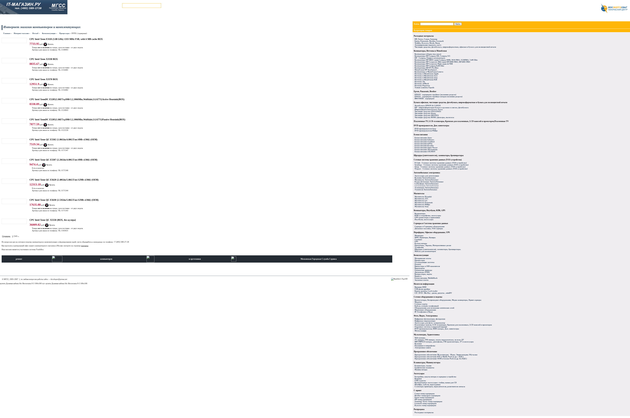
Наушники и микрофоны (425, 346)
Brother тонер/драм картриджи (427, 396)
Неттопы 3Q (420, 82)
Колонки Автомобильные (425, 178)
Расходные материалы (424, 36)
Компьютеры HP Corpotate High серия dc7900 (434, 64)
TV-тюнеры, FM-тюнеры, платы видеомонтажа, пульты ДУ (439, 340)
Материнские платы (423, 258)
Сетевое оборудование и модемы (428, 297)
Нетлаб (35, 33)
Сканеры (418, 239)
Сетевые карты (421, 304)
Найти (457, 24)
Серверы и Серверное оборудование (430, 226)
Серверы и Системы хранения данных (431, 223)
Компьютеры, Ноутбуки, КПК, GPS (429, 210)
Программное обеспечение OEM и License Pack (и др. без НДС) (441, 359)
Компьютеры (420, 213)
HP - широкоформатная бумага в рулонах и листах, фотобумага (442, 107)
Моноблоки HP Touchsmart (426, 70)
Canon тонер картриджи (424, 394)
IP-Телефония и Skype (424, 312)
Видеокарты (420, 268)
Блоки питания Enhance (424, 140)
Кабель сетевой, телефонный (427, 306)
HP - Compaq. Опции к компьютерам (430, 58)
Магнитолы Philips (422, 204)
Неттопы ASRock (422, 84)
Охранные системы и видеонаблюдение (431, 327)
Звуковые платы (422, 280)
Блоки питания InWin (423, 144)
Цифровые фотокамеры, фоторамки (430, 319)
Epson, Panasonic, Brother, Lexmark (429, 41)
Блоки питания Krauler (424, 146)
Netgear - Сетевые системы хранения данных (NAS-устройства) (441, 169)
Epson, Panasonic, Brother (425, 91)
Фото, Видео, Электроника (426, 316)
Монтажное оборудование (425, 310)
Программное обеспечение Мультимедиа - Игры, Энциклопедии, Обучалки (446, 355)
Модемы (418, 302)
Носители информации (424, 284)
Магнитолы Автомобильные (426, 180)
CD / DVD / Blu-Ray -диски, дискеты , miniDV (433, 293)
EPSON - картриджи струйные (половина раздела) (435, 95)
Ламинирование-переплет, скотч (428, 45)
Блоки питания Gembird (424, 142)
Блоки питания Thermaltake (426, 149)
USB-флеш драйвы (422, 289)
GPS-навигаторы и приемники (427, 217)
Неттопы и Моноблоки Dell (426, 80)
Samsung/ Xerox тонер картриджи (428, 401)
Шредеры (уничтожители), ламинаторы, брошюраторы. (438, 249)
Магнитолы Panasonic (424, 203)
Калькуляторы (421, 243)
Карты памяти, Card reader (426, 291)
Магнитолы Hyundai (423, 197)
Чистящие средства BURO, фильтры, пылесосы (434, 117)
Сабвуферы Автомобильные (427, 184)
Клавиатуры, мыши (423, 366)
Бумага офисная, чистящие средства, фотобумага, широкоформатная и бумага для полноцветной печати (460, 102)
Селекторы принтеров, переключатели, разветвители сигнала (440, 386)
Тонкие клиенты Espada (424, 87)
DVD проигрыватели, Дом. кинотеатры (431, 125)
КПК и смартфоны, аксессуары (428, 215)
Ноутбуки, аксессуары (424, 219)
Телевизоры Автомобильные (427, 188)
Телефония (419, 247)
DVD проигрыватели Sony (425, 129)
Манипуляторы (421, 370)
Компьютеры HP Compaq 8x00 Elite (429, 66)
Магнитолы (419, 193)
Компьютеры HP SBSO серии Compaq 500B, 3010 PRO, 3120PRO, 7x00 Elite (446, 60)
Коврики (418, 379)
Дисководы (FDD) (422, 272)
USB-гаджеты (420, 381)
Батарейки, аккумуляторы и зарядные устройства (435, 377)
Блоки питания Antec (423, 138)
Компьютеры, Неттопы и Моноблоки (430, 51)
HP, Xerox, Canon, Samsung (426, 39)
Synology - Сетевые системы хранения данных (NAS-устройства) (442, 165)
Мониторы (419, 235)
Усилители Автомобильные (426, 190)
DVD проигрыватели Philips (426, 131)
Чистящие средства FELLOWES (428, 111)
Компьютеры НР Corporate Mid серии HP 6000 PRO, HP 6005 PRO (442, 62)
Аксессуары (419, 373)
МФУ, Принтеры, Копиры (425, 237)
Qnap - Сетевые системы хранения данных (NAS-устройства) (440, 167)
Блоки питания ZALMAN (425, 151)
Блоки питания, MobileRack (426, 278)
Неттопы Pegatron (422, 85)
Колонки (418, 344)
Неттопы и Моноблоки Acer (426, 76)
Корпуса (418, 276)
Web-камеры (420, 338)
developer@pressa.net (59, 279)
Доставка (67, 18)
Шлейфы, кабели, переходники (427, 385)
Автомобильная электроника (427, 172)
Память (418, 264)
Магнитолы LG (421, 201)
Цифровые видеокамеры (425, 321)
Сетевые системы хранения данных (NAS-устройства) (438, 160)
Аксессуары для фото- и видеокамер (430, 323)
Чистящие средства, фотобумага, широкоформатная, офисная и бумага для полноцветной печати (455, 47)
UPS (416, 241)
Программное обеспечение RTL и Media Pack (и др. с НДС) (439, 357)
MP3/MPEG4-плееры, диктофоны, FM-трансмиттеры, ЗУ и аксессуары (444, 342)
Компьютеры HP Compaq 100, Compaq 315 (432, 56)
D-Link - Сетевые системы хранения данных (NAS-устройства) (441, 163)
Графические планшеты (424, 368)
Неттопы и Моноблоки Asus (426, 78)
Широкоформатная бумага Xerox (429, 109)
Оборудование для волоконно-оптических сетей (434, 308)
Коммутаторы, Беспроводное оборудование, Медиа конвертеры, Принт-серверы (448, 300)
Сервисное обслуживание (35, 18)
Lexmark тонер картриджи (425, 403)
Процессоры (64, 33)
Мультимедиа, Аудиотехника (427, 334)
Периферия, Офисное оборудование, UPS (432, 232)
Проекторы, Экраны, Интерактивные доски (433, 245)
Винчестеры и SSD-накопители (427, 266)
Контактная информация (86, 18)
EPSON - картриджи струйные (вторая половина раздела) (438, 96)
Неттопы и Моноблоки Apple (427, 74)
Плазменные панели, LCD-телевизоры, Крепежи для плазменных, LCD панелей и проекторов (453, 325)
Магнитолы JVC (421, 199)
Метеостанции (420, 331)
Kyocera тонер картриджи (425, 405)
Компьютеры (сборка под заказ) (428, 54)
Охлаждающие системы (424, 262)
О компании (107, 18)
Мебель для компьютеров (425, 251)
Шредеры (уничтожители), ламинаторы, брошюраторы (438, 155)
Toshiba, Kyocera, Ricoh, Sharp (427, 43)
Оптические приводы (423, 270)
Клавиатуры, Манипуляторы (427, 362)
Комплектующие (49, 33)
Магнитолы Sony (422, 206)
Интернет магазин (12, 18)
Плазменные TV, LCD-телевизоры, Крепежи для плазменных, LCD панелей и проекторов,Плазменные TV (461, 121)
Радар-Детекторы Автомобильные (429, 182)
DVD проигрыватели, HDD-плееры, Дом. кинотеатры (437, 329)
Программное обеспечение (425, 351)
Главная (6, 33)
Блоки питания (421, 134)
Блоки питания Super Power (426, 148)
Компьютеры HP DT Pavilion (426, 68)
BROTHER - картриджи (424, 98)
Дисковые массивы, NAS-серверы (429, 228)
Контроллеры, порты (423, 274)
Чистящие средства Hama (425, 113)
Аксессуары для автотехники (427, 176)
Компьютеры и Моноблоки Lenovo (429, 72)
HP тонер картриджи (423, 399)
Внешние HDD (420, 287)
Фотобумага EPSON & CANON (428, 106)
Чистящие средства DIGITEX (427, 115)
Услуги (54, 18)
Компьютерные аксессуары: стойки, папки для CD (436, 383)
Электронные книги (423, 348)
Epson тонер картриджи (424, 397)
